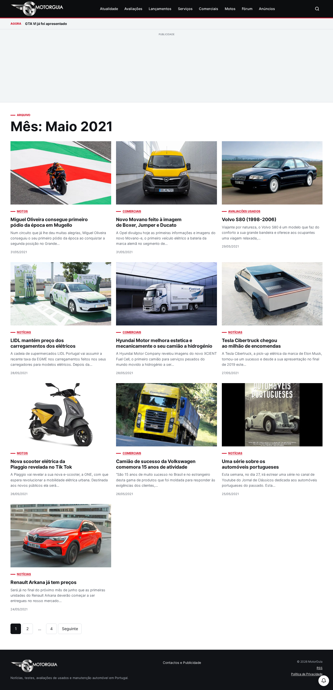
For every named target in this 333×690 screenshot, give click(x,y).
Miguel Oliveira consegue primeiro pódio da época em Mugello (49, 222)
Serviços (185, 9)
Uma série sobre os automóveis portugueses (250, 464)
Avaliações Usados (244, 211)
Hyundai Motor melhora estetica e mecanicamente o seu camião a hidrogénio (164, 343)
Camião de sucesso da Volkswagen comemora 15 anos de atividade (156, 464)
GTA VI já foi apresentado (46, 24)
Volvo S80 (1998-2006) (249, 219)
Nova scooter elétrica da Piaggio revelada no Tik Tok (41, 464)
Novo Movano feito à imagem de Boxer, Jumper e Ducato (149, 222)
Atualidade (109, 9)
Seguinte (70, 628)
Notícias (24, 332)
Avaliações (133, 9)
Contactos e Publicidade (182, 663)
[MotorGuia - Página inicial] (36, 8)
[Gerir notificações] (323, 680)
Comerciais (208, 9)
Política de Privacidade (307, 674)
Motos (230, 9)
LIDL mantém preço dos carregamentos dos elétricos (43, 343)
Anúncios (267, 9)
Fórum (247, 9)
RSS (320, 668)
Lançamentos (160, 9)
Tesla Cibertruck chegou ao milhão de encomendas (251, 343)
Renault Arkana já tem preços (43, 582)
